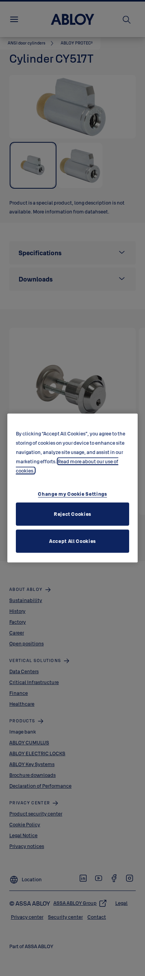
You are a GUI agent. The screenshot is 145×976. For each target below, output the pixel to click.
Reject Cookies (72, 513)
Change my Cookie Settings (72, 493)
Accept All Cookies (72, 540)
